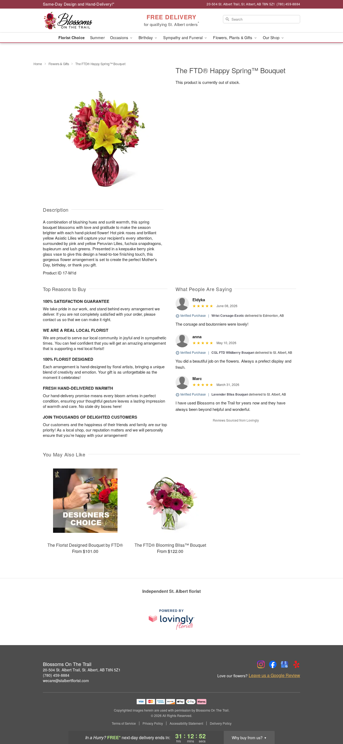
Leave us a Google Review (274, 675)
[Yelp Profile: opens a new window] (296, 664)
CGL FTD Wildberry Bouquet (232, 352)
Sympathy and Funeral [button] (183, 37)
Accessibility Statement (186, 723)
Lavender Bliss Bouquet (229, 394)
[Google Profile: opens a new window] (284, 664)
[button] (329, 721)
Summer (97, 37)
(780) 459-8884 (56, 675)
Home (37, 63)
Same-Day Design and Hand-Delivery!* (79, 4)
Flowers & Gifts (59, 63)
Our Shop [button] (272, 37)
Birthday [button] (146, 37)
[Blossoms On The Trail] (81, 21)
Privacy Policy (153, 723)
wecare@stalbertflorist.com (66, 680)
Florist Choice (71, 37)
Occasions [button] (119, 37)
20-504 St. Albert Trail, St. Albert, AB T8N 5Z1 (82, 669)
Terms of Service (124, 723)
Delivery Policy (221, 723)
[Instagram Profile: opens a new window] (261, 664)
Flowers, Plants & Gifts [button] (233, 37)
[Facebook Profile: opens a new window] (273, 664)
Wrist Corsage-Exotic (227, 315)
